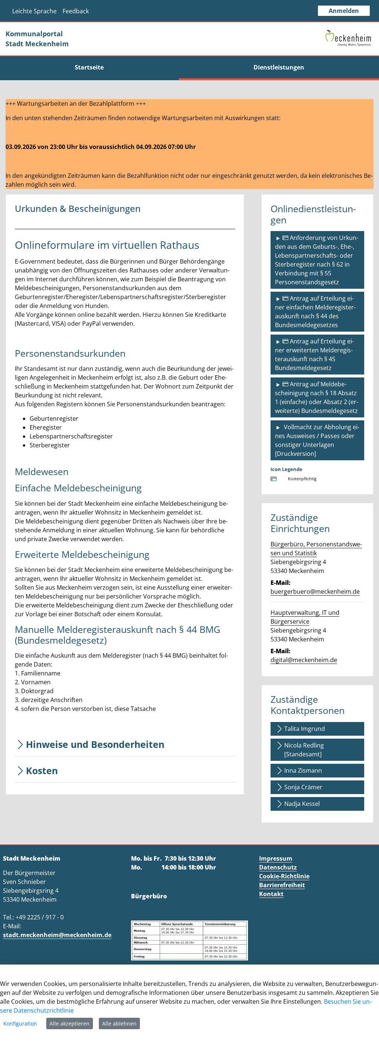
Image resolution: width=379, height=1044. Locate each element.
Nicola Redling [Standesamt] (304, 749)
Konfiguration (20, 1023)
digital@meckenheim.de (304, 660)
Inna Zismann (303, 770)
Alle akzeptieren (70, 1023)
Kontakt (271, 894)
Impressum (275, 858)
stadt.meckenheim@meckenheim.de (57, 935)
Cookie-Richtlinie (284, 876)
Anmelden (344, 11)
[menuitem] (89, 67)
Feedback (76, 11)
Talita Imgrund (304, 729)
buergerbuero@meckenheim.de (315, 591)
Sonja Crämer (303, 787)
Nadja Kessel (302, 804)
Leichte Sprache (34, 11)
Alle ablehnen (119, 1023)
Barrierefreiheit (282, 885)
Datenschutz (278, 867)
